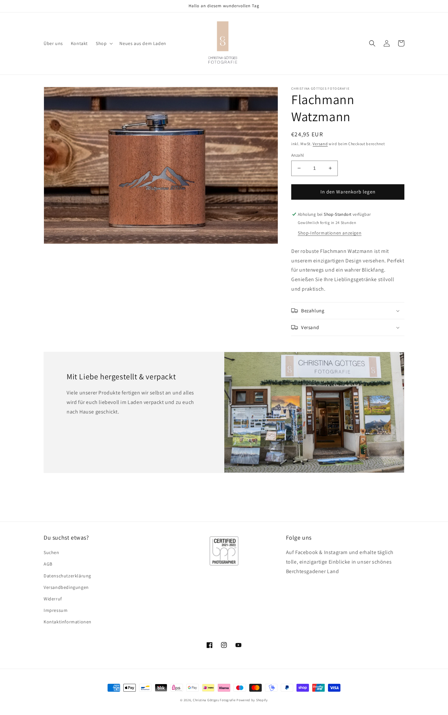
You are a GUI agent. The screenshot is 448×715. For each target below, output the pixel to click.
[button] (103, 43)
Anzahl (297, 155)
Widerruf (53, 599)
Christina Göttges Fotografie (214, 700)
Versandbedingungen (66, 587)
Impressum (56, 610)
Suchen (51, 552)
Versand (320, 143)
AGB (48, 564)
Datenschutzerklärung (67, 576)
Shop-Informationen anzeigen (329, 233)
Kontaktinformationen (68, 622)
